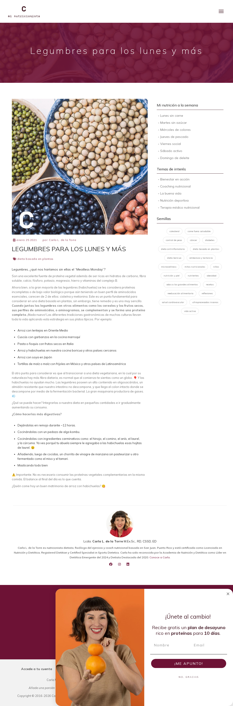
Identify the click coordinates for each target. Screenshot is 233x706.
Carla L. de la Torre (62, 240)
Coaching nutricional (175, 186)
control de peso (174, 240)
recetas (210, 284)
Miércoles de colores (175, 130)
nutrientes (193, 275)
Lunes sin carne (171, 116)
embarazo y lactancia (201, 257)
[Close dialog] (228, 594)
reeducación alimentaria (180, 293)
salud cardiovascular (173, 302)
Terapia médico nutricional (180, 207)
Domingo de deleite (174, 158)
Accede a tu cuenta (36, 669)
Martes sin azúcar (173, 123)
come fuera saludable (199, 231)
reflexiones (207, 293)
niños (216, 266)
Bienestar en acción (175, 179)
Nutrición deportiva (174, 200)
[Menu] (221, 11)
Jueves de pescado (174, 137)
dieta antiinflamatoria (173, 249)
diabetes (209, 240)
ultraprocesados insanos (205, 302)
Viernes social (170, 144)
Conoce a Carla (159, 557)
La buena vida (170, 193)
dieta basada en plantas (35, 259)
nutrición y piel (172, 275)
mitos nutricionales (195, 266)
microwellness (168, 266)
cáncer (193, 240)
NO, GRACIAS (189, 677)
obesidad (211, 275)
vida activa (190, 311)
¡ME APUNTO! (189, 663)
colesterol (175, 231)
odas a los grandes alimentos (182, 284)
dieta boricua (174, 257)
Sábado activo (171, 151)
